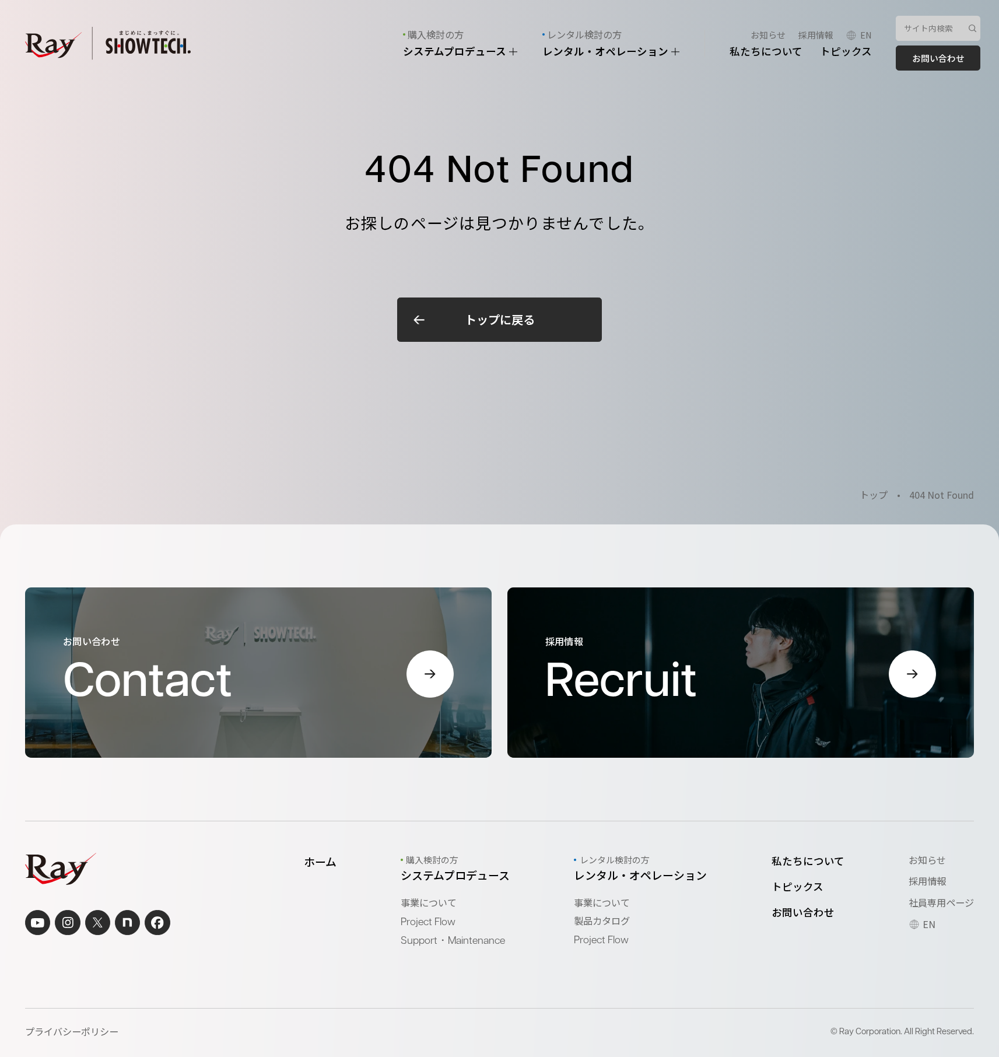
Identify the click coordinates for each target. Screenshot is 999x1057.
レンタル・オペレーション (606, 51)
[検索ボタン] (973, 28)
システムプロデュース (456, 51)
